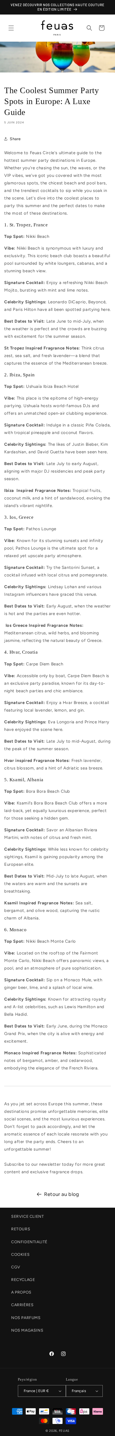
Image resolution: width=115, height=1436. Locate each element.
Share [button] (15, 139)
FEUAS (64, 1431)
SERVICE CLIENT (27, 1216)
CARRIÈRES (22, 1305)
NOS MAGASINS (27, 1330)
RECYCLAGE (23, 1279)
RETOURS (20, 1229)
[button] (11, 28)
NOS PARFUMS (26, 1317)
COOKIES (20, 1254)
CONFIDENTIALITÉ (29, 1242)
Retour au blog (61, 1194)
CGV (15, 1267)
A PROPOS (21, 1292)
